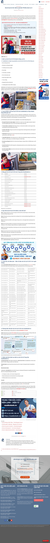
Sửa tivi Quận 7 (41, 19)
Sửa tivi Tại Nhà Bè (41, 46)
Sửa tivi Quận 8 (41, 21)
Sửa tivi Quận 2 (41, 11)
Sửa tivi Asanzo (41, 56)
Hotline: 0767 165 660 (38, 500)
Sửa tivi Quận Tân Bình (42, 35)
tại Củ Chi (30, 264)
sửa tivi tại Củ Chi (14, 18)
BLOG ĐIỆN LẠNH (41, 4)
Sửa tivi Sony (40, 53)
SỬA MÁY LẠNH (12, 4)
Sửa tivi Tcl (40, 64)
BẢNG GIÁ (37, 4)
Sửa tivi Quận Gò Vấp (42, 32)
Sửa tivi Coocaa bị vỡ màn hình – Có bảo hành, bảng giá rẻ (12, 426)
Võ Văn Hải (22, 10)
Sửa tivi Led (40, 70)
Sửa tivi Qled (40, 77)
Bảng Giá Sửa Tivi (41, 8)
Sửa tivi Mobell (41, 61)
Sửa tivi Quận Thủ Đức (42, 38)
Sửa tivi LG (40, 54)
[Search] (39, 2)
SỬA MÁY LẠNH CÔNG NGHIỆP (19, 4)
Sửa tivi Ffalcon (41, 62)
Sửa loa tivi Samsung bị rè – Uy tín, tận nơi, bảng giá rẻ (11, 428)
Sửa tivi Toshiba (41, 48)
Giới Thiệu (8, 4)
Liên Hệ (46, 4)
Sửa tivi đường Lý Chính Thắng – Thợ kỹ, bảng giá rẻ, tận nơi (12, 422)
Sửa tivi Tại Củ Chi (41, 43)
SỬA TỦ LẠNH (26, 4)
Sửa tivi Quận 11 (41, 26)
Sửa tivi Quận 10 (41, 24)
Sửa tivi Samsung (41, 51)
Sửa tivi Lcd (40, 69)
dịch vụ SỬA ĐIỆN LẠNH (38, 490)
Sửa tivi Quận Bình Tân (42, 29)
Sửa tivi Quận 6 (41, 18)
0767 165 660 (8, 19)
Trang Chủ (4, 4)
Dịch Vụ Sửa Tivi (18, 6)
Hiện (6, 56)
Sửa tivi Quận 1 (41, 10)
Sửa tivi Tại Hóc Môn (42, 45)
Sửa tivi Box (40, 72)
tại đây (13, 135)
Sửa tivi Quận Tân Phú (42, 37)
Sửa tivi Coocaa (41, 67)
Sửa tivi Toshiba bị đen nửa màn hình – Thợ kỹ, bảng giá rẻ (12, 429)
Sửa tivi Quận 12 (41, 27)
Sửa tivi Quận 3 (41, 13)
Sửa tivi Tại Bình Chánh (42, 40)
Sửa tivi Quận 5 (41, 16)
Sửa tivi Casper (41, 59)
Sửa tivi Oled (40, 75)
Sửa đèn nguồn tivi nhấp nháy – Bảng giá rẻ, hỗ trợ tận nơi (12, 424)
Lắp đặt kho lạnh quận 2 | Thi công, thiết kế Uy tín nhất (27, 449)
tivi (22, 383)
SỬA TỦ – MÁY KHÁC (32, 4)
